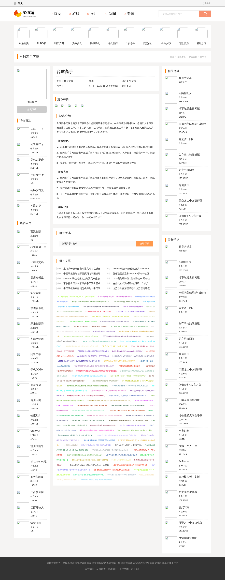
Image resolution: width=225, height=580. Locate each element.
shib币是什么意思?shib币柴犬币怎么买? (127, 302)
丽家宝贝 (35, 384)
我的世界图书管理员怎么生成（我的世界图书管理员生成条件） (95, 366)
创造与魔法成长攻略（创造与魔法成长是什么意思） (89, 410)
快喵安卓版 (37, 308)
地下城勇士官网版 (189, 108)
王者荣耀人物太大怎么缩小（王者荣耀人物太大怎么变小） (111, 450)
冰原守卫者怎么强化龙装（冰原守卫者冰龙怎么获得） (135, 430)
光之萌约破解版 (188, 492)
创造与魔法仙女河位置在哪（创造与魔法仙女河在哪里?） (111, 316)
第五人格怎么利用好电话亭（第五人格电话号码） (120, 361)
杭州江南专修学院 (41, 446)
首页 (20, 3)
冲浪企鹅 (35, 205)
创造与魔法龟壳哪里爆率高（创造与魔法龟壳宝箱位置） (111, 470)
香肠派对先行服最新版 (43, 190)
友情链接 (101, 568)
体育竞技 (193, 57)
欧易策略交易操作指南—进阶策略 (104, 331)
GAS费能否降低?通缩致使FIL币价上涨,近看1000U (139, 278)
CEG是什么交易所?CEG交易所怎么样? (103, 425)
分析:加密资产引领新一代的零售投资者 (114, 346)
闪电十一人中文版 (41, 129)
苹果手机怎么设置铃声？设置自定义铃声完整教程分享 (104, 415)
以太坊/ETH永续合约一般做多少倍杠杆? (133, 425)
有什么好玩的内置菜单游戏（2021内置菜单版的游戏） (129, 405)
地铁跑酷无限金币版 (190, 415)
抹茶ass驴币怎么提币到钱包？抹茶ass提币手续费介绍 (90, 460)
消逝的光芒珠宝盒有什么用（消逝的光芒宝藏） (96, 445)
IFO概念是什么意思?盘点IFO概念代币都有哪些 (93, 351)
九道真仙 (184, 185)
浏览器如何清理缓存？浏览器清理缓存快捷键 (136, 288)
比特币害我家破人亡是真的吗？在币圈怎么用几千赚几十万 (128, 396)
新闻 (112, 14)
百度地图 (124, 568)
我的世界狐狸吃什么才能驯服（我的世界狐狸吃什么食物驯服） (88, 386)
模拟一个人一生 (188, 446)
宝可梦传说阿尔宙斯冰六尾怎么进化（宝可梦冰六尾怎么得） (94, 268)
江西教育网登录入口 (42, 492)
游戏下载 (181, 57)
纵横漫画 (35, 522)
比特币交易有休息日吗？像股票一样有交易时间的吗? (128, 376)
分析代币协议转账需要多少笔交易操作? (105, 381)
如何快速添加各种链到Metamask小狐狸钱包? (127, 351)
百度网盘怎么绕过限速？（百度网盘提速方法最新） (91, 326)
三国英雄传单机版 (189, 400)
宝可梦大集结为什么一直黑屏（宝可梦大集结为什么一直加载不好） (109, 400)
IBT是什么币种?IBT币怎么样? (121, 460)
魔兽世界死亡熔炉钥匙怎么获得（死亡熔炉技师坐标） (131, 465)
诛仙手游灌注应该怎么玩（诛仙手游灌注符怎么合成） (85, 455)
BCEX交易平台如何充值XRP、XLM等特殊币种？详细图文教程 (133, 356)
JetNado (184, 461)
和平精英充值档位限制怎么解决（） (131, 366)
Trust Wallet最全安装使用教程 (133, 306)
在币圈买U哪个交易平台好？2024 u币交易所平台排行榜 (129, 326)
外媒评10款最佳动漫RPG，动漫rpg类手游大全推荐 (115, 297)
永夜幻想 (184, 430)
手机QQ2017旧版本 (42, 369)
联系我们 (112, 568)
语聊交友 (35, 430)
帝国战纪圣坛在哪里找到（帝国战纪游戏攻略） (87, 273)
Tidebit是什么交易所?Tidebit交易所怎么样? (121, 475)
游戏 (75, 14)
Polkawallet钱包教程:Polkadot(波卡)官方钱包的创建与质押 (128, 420)
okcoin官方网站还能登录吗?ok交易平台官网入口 (93, 356)
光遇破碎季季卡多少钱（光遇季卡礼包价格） (115, 321)
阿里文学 (35, 354)
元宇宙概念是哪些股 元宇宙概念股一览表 (83, 321)
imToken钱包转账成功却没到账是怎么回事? (85, 278)
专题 (130, 14)
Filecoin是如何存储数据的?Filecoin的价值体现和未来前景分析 (144, 268)
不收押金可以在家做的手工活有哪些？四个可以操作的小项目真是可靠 (99, 283)
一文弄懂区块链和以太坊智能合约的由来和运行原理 (81, 346)
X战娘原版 (185, 93)
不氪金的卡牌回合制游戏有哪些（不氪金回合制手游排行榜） (117, 435)
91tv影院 (35, 292)
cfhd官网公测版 (188, 538)
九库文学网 (37, 338)
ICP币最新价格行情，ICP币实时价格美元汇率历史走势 (130, 386)
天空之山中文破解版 (190, 200)
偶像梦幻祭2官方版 (190, 215)
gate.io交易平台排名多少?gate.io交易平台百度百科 (99, 341)
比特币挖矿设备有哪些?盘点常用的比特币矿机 (88, 475)
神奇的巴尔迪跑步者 (42, 144)
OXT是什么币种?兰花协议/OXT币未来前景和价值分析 (127, 410)
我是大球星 (185, 77)
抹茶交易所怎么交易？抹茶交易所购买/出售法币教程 (97, 430)
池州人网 (35, 400)
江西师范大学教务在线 (43, 507)
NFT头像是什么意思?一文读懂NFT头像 (128, 445)
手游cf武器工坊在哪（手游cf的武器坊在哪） (130, 311)
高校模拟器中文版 (189, 476)
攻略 (59, 268)
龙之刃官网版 (187, 169)
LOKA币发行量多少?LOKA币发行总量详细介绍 (121, 455)
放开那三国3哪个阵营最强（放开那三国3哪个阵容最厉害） (91, 302)
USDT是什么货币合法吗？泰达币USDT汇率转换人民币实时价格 (79, 361)
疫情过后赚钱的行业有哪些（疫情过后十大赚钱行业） (89, 376)
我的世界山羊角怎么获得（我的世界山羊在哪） (92, 405)
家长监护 (135, 568)
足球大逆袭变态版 (41, 175)
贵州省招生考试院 (41, 277)
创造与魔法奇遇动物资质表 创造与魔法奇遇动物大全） (102, 306)
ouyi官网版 (36, 476)
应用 (93, 14)
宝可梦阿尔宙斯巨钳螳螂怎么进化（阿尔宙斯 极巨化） (76, 435)
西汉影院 (35, 231)
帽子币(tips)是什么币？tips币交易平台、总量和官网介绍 (76, 297)
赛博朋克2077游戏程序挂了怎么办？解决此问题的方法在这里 (96, 371)
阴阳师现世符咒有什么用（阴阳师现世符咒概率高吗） (109, 391)
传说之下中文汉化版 (190, 522)
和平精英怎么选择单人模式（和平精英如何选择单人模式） (86, 396)
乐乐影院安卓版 (39, 323)
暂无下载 (31, 109)
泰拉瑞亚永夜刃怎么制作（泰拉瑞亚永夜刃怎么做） (89, 420)
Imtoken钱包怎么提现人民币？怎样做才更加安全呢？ (81, 336)
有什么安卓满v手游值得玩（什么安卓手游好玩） (137, 283)
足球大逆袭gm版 (40, 159)
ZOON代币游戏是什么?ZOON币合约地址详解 (99, 440)
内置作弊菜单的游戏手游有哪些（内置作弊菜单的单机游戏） (123, 336)
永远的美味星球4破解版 (193, 123)
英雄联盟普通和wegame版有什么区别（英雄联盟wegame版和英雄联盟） (150, 273)
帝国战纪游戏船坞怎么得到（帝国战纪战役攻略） (88, 288)
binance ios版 (38, 461)
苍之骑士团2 (186, 139)
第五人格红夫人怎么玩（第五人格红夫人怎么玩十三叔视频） (90, 465)
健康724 (35, 415)
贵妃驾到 (184, 507)
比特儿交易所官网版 (42, 262)
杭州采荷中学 (38, 246)
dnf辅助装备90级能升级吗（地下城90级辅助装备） (97, 480)
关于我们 (89, 568)
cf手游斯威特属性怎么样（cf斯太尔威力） (99, 311)
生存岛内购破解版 (189, 154)
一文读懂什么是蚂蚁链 (70, 445)
